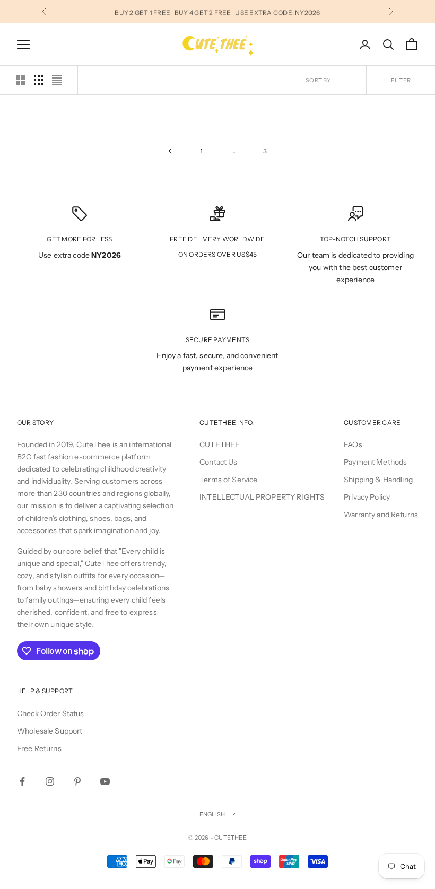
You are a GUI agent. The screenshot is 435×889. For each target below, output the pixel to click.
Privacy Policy (367, 497)
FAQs (353, 444)
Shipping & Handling (378, 479)
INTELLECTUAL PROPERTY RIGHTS (262, 497)
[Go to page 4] (170, 151)
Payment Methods (375, 462)
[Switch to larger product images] (20, 80)
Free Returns (39, 748)
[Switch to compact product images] (57, 80)
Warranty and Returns (381, 514)
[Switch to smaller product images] (39, 80)
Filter (401, 80)
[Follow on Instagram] (50, 781)
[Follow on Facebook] (22, 781)
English (212, 814)
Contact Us (218, 462)
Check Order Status (50, 713)
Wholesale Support (49, 731)
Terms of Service (228, 479)
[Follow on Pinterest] (77, 781)
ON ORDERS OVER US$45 (217, 254)
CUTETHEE (219, 444)
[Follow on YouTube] (105, 781)
